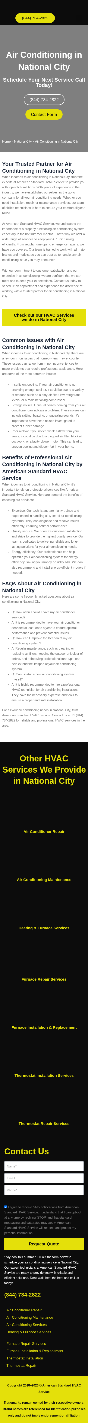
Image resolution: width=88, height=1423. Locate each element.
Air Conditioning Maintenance (44, 880)
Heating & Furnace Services (44, 928)
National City (23, 141)
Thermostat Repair (21, 1366)
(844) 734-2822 (22, 1295)
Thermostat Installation (24, 1358)
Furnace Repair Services (44, 979)
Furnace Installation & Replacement (44, 1027)
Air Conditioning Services (26, 1325)
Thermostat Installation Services (44, 1075)
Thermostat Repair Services (44, 1124)
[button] (79, 18)
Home (6, 141)
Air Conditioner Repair (44, 831)
